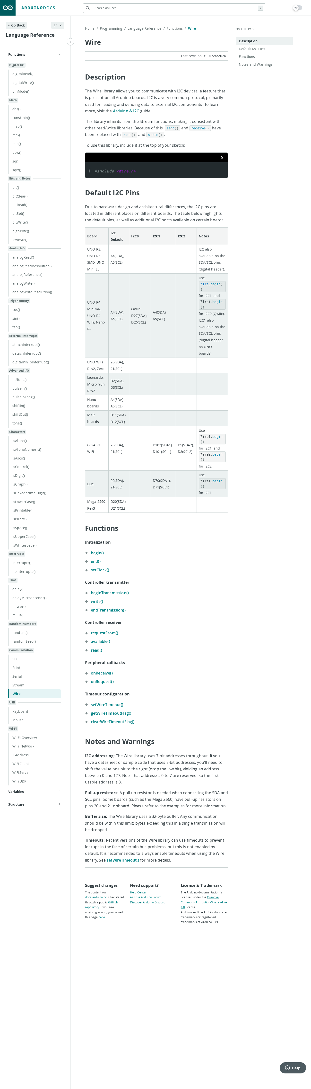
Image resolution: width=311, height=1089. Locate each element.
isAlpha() (19, 440)
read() (96, 650)
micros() (19, 606)
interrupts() (21, 562)
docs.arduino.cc (96, 897)
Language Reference (146, 28)
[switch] (297, 7)
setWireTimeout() (107, 704)
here (101, 917)
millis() (17, 615)
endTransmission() (108, 610)
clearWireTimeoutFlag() (113, 721)
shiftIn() (18, 405)
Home (91, 28)
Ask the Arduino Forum (146, 897)
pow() (16, 152)
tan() (16, 327)
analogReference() (27, 274)
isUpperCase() (23, 536)
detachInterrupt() (26, 353)
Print (16, 667)
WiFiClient (20, 763)
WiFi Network (23, 746)
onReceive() (102, 673)
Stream (18, 685)
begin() (97, 553)
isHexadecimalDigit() (29, 493)
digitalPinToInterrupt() (30, 362)
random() (19, 632)
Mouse (18, 720)
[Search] (87, 8)
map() (17, 126)
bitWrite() (20, 222)
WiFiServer (21, 772)
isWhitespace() (24, 545)
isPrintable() (22, 510)
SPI (14, 659)
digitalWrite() (23, 82)
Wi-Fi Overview (24, 737)
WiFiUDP (19, 781)
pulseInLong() (23, 397)
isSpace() (19, 527)
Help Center (138, 892)
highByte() (20, 231)
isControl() (20, 466)
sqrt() (16, 170)
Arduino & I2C (126, 111)
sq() (15, 161)
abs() (16, 109)
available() (100, 641)
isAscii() (18, 458)
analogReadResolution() (32, 266)
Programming (113, 28)
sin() (15, 318)
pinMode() (20, 91)
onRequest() (102, 681)
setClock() (100, 570)
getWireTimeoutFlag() (111, 713)
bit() (15, 187)
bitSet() (18, 213)
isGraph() (19, 484)
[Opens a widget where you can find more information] (292, 1068)
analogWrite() (23, 283)
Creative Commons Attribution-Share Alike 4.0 (204, 902)
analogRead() (23, 257)
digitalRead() (22, 74)
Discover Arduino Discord (147, 902)
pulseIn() (19, 388)
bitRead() (19, 204)
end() (96, 561)
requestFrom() (104, 633)
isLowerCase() (23, 501)
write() (97, 601)
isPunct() (19, 519)
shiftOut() (20, 414)
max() (16, 135)
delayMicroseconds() (29, 597)
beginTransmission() (110, 592)
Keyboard (20, 711)
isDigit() (18, 475)
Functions (176, 28)
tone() (17, 423)
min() (16, 143)
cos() (16, 309)
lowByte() (19, 239)
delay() (17, 589)
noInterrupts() (23, 571)
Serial (17, 676)
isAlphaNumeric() (26, 449)
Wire (17, 693)
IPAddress (20, 755)
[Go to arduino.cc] (8, 8)
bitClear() (19, 196)
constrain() (21, 117)
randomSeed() (24, 641)
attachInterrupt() (26, 344)
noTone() (19, 379)
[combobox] (174, 7)
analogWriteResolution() (32, 292)
